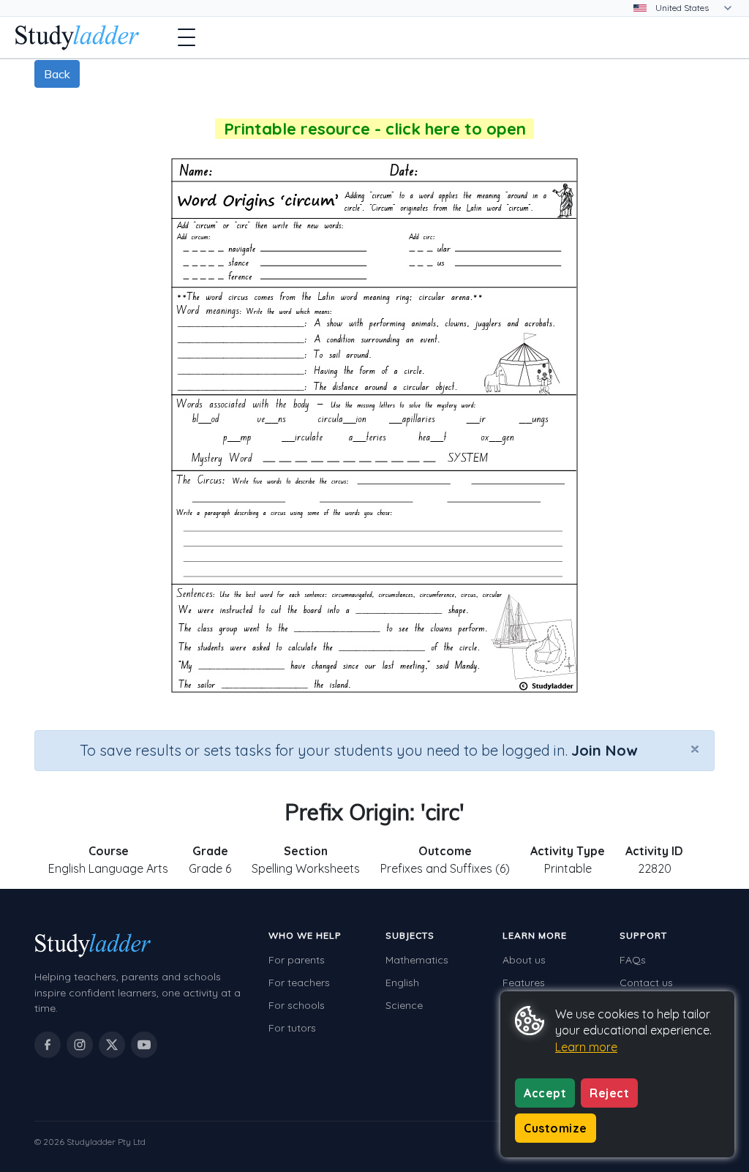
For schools (296, 1005)
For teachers (299, 982)
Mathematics (416, 959)
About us (524, 959)
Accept (545, 1093)
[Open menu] (186, 37)
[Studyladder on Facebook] (47, 1045)
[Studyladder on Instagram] (80, 1045)
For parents (296, 959)
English (402, 982)
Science (404, 1005)
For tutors (292, 1027)
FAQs (633, 959)
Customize (555, 1128)
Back (57, 74)
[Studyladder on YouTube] (144, 1045)
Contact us (646, 982)
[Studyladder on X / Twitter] (112, 1045)
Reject (609, 1093)
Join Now (604, 750)
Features (524, 982)
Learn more (586, 1047)
